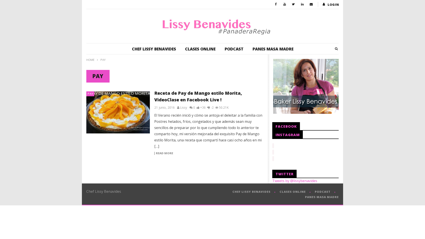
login (333, 4)
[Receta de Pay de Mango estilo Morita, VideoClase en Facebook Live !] (118, 112)
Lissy (183, 107)
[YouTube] (284, 4)
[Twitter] (293, 4)
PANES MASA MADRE (273, 49)
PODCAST (234, 49)
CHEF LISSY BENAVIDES (154, 49)
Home (90, 60)
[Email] (311, 4)
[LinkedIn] (302, 4)
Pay (90, 94)
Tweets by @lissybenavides (294, 180)
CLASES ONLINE (200, 49)
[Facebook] (275, 4)
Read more (164, 153)
